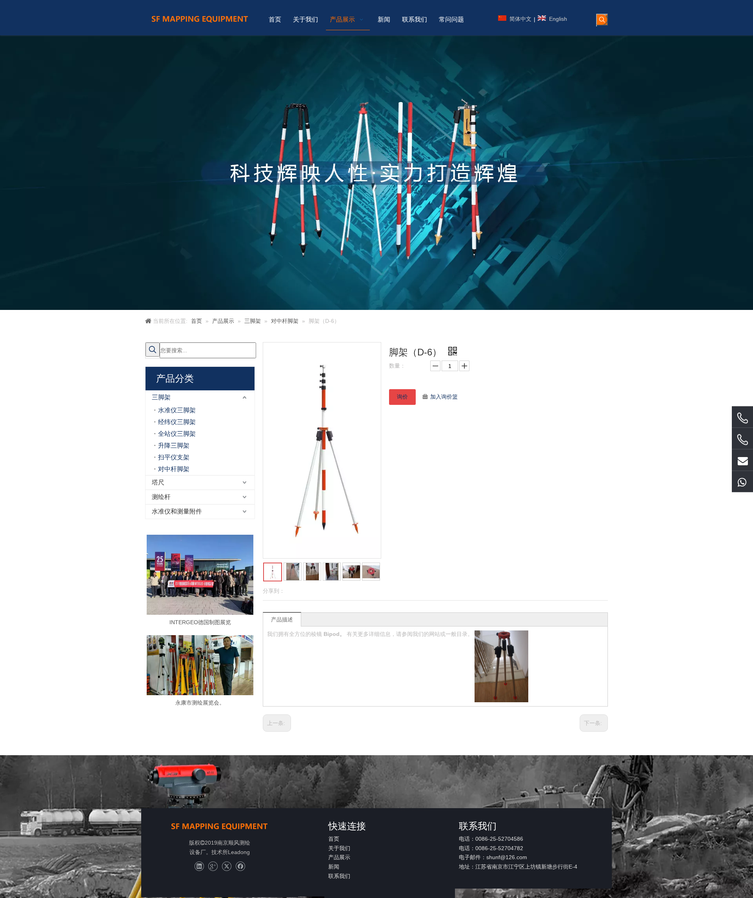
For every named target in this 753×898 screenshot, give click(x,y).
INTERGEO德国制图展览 (200, 622)
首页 (333, 839)
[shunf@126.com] (742, 460)
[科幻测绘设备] (220, 826)
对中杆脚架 (173, 469)
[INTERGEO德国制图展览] (200, 575)
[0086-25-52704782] (742, 439)
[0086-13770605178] (742, 481)
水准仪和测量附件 (177, 511)
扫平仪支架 (173, 457)
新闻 (333, 866)
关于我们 (339, 848)
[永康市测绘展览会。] (200, 665)
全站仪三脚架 (177, 433)
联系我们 (339, 876)
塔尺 (158, 482)
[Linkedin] (199, 866)
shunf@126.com (506, 857)
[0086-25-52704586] (742, 418)
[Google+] (213, 866)
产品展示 (339, 857)
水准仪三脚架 (177, 410)
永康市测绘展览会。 (200, 702)
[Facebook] (240, 866)
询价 (402, 396)
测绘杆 (161, 497)
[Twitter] (226, 866)
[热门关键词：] (602, 20)
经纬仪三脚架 (177, 422)
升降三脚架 (173, 445)
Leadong (239, 852)
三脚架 (161, 397)
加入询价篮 (444, 396)
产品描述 (282, 619)
